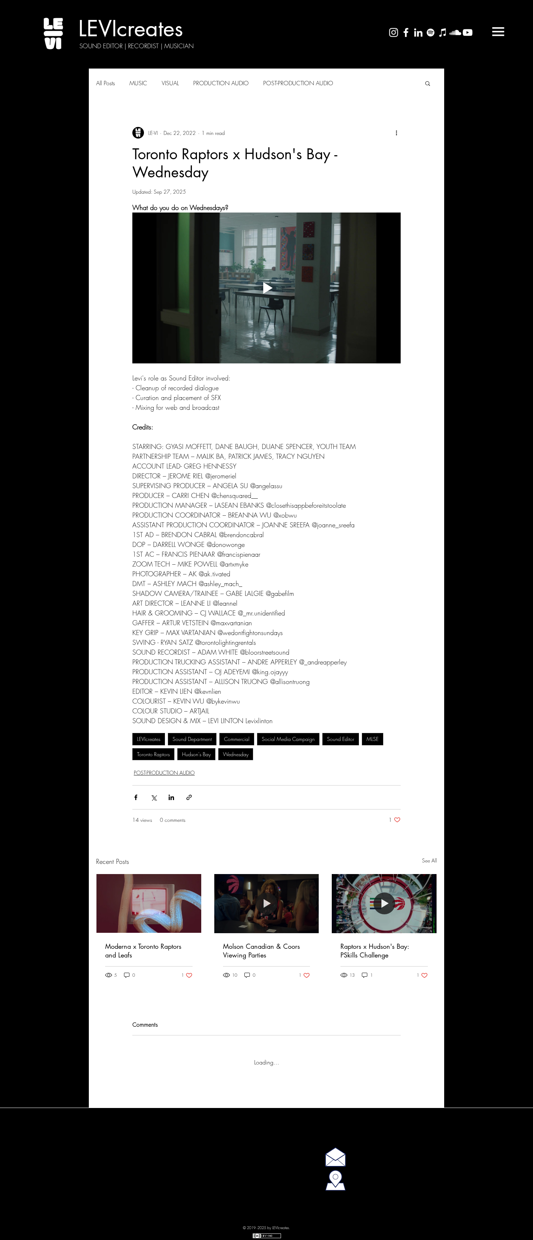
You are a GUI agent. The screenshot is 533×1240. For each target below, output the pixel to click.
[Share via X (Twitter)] (153, 797)
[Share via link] (189, 797)
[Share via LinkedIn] (171, 797)
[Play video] (266, 288)
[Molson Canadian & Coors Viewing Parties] (266, 903)
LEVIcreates (148, 739)
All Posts (105, 83)
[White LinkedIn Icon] (418, 32)
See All (429, 860)
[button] (498, 31)
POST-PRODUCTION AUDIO (298, 83)
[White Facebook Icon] (406, 32)
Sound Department (192, 739)
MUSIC (138, 83)
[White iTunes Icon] (443, 32)
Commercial (236, 739)
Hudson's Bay (196, 754)
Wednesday (235, 754)
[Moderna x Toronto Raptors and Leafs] (148, 903)
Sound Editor (340, 739)
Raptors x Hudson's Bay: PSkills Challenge (374, 950)
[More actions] (396, 132)
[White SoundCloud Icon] (455, 32)
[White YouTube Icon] (468, 32)
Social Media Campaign (288, 739)
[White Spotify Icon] (431, 32)
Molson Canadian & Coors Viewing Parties (261, 950)
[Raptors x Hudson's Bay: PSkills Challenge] (384, 903)
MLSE (373, 739)
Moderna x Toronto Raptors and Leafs (143, 950)
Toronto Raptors (153, 754)
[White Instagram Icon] (394, 32)
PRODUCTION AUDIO (221, 83)
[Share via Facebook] (135, 797)
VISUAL (170, 83)
